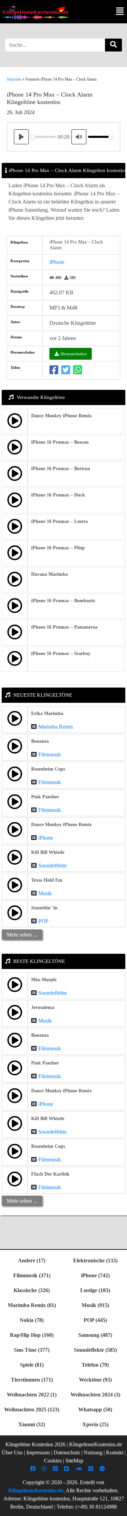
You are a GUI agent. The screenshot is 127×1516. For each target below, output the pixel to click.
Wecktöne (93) (95, 1380)
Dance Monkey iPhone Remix (61, 415)
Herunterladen (74, 353)
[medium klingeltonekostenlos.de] (91, 1469)
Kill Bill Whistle (47, 852)
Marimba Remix (55, 727)
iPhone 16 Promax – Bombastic (63, 600)
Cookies (53, 1461)
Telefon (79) (95, 1365)
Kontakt (114, 1452)
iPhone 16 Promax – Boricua (60, 468)
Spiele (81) (32, 1365)
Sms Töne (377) (31, 1350)
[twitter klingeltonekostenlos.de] (67, 1469)
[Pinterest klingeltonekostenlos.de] (56, 1469)
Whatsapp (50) (95, 1409)
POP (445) (95, 1320)
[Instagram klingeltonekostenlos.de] (45, 1469)
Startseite (14, 79)
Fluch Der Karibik (50, 1174)
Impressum (38, 1452)
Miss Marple (44, 979)
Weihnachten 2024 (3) (95, 1394)
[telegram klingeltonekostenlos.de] (103, 1469)
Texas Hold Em (46, 880)
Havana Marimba (49, 574)
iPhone (56, 262)
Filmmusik (49, 754)
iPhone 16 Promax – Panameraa (64, 627)
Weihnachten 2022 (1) (32, 1394)
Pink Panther (45, 796)
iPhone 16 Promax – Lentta (59, 521)
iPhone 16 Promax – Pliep (58, 547)
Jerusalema (42, 1007)
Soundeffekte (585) (95, 1350)
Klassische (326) (32, 1290)
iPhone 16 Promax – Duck (58, 495)
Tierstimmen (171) (32, 1380)
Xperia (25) (95, 1424)
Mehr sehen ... (22, 935)
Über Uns (12, 1452)
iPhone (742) (95, 1275)
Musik (45, 893)
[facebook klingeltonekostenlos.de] (33, 1469)
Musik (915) (95, 1305)
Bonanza (40, 741)
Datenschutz (67, 1452)
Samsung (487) (95, 1335)
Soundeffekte (52, 865)
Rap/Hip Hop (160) (32, 1335)
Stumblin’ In (44, 907)
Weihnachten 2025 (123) (31, 1409)
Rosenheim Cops (48, 769)
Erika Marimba (47, 713)
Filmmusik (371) (31, 1275)
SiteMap (74, 1461)
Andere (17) (31, 1260)
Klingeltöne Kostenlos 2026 (35, 1444)
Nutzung (93, 1452)
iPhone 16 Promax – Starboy (60, 653)
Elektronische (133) (95, 1260)
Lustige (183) (95, 1290)
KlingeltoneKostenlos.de (35, 1490)
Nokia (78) (32, 1320)
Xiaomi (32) (31, 1424)
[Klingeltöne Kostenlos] (35, 13)
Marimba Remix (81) (32, 1305)
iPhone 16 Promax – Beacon (60, 442)
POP (43, 921)
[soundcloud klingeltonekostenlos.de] (79, 1469)
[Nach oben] (118, 1507)
